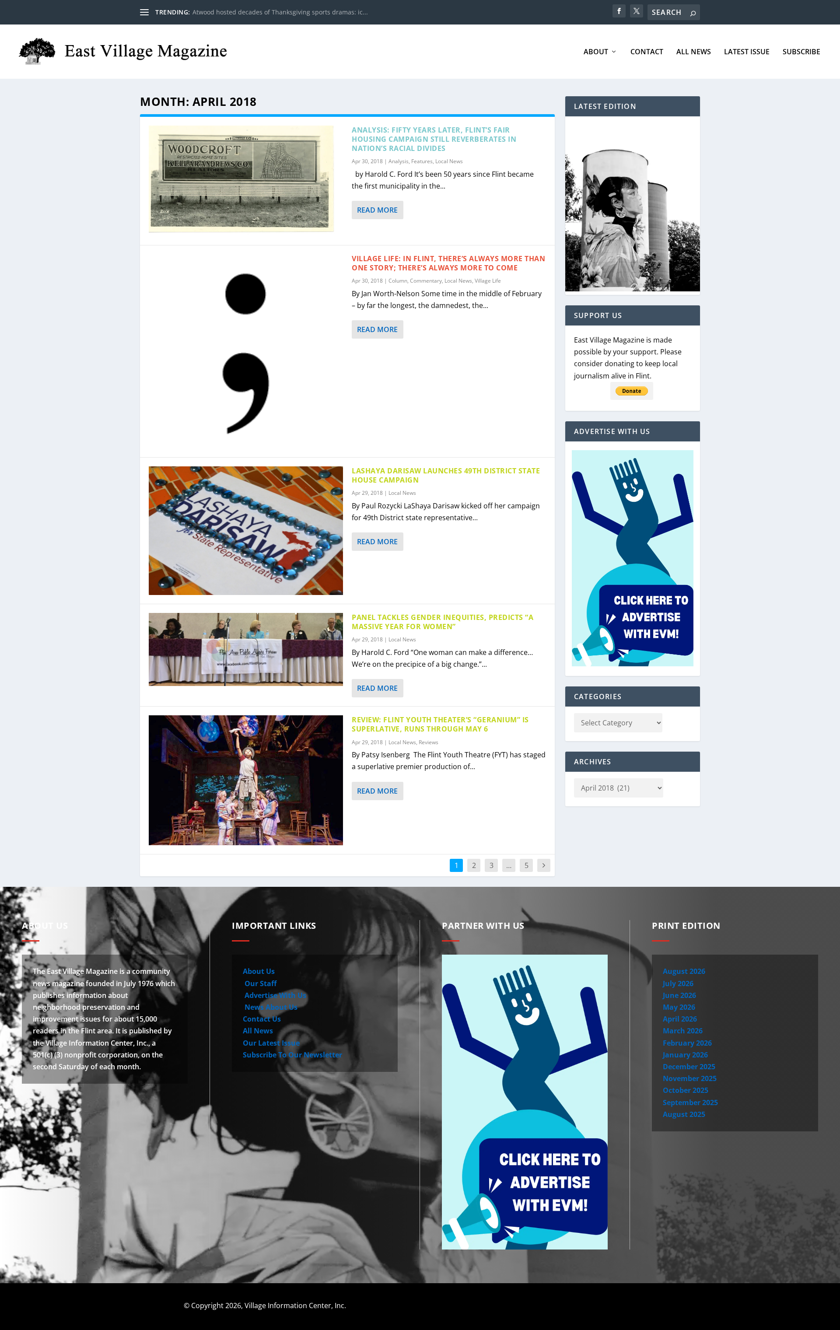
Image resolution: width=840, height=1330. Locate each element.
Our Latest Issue (271, 1043)
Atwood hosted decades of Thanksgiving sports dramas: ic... (280, 12)
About (596, 52)
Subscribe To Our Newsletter (292, 1055)
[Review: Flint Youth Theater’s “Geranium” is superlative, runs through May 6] (246, 780)
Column (397, 280)
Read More (377, 210)
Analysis (398, 161)
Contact (646, 52)
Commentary (426, 280)
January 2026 (685, 1055)
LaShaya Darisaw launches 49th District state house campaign (446, 475)
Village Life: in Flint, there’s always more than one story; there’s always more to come (448, 263)
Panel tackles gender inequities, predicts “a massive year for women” (442, 621)
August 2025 (684, 1114)
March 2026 (683, 1031)
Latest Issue (747, 52)
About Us (259, 971)
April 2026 (680, 1019)
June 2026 (679, 995)
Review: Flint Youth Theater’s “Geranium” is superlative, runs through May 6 (440, 724)
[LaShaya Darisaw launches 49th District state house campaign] (246, 530)
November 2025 (690, 1078)
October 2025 (685, 1090)
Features (422, 161)
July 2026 (678, 983)
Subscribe (801, 52)
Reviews (428, 742)
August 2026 (684, 971)
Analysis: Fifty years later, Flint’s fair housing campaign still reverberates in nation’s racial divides (434, 139)
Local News (449, 161)
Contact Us (262, 1019)
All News (693, 52)
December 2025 (689, 1066)
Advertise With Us (274, 995)
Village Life (488, 280)
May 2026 (679, 1007)
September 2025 (690, 1102)
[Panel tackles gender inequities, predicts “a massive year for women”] (246, 649)
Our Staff (259, 983)
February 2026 (687, 1043)
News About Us (270, 1007)
